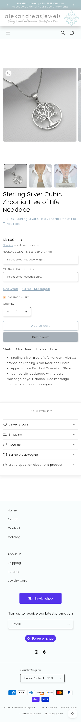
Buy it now (40, 337)
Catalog (14, 537)
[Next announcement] (73, 5)
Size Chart (10, 288)
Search (13, 519)
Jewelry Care (17, 581)
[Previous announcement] (7, 5)
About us (14, 554)
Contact (14, 528)
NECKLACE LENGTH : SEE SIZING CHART (27, 252)
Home (12, 510)
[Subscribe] (68, 624)
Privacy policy (69, 707)
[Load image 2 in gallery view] (40, 175)
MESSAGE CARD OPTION (18, 269)
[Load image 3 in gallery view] (65, 175)
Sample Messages (36, 288)
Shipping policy (54, 713)
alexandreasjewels (26, 707)
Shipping (8, 245)
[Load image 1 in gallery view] (15, 175)
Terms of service (31, 713)
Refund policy (49, 707)
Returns (13, 572)
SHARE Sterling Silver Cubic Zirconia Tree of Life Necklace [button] (41, 221)
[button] (8, 32)
